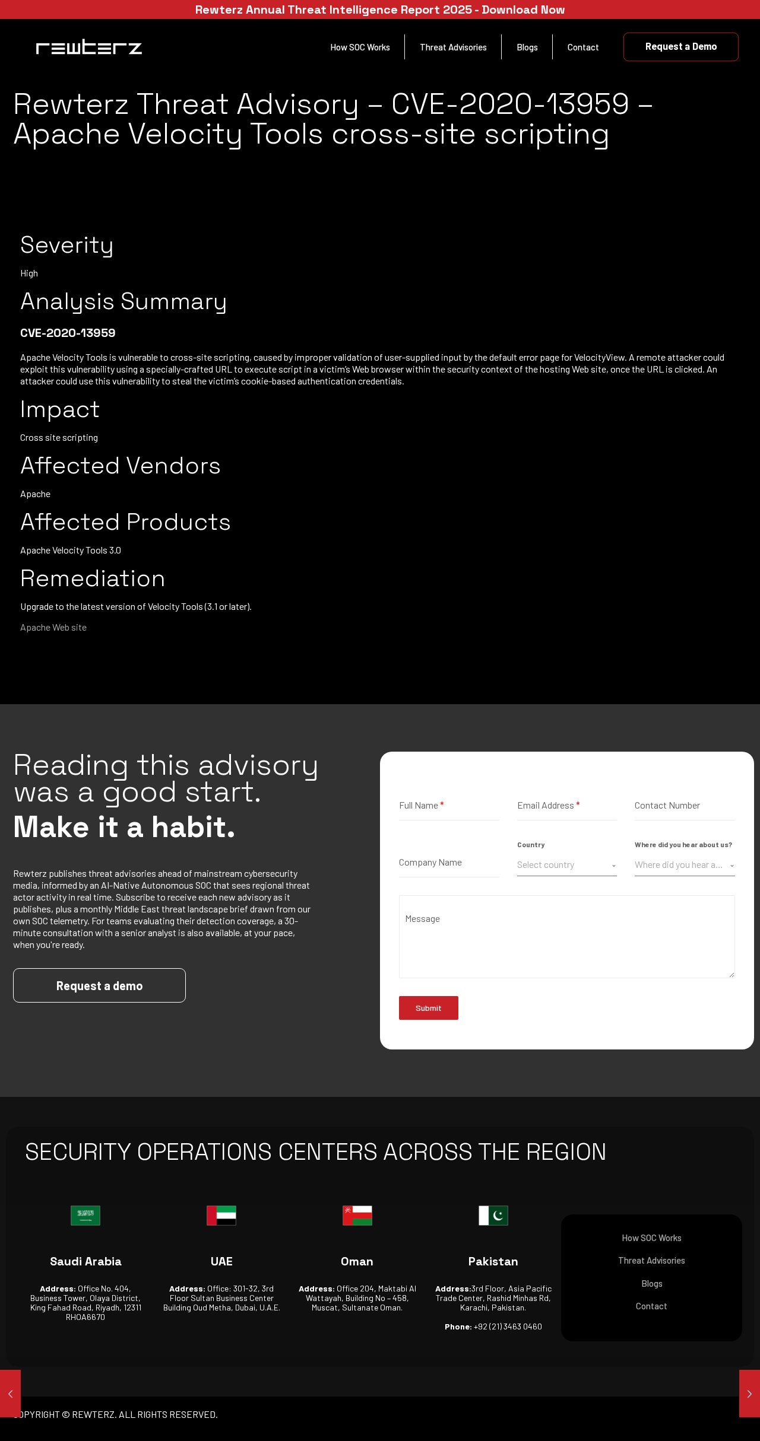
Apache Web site (53, 626)
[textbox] (564, 864)
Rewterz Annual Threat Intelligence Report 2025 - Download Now (380, 9)
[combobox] (567, 864)
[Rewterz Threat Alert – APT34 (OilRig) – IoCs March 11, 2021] (749, 1393)
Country (530, 844)
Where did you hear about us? (683, 844)
